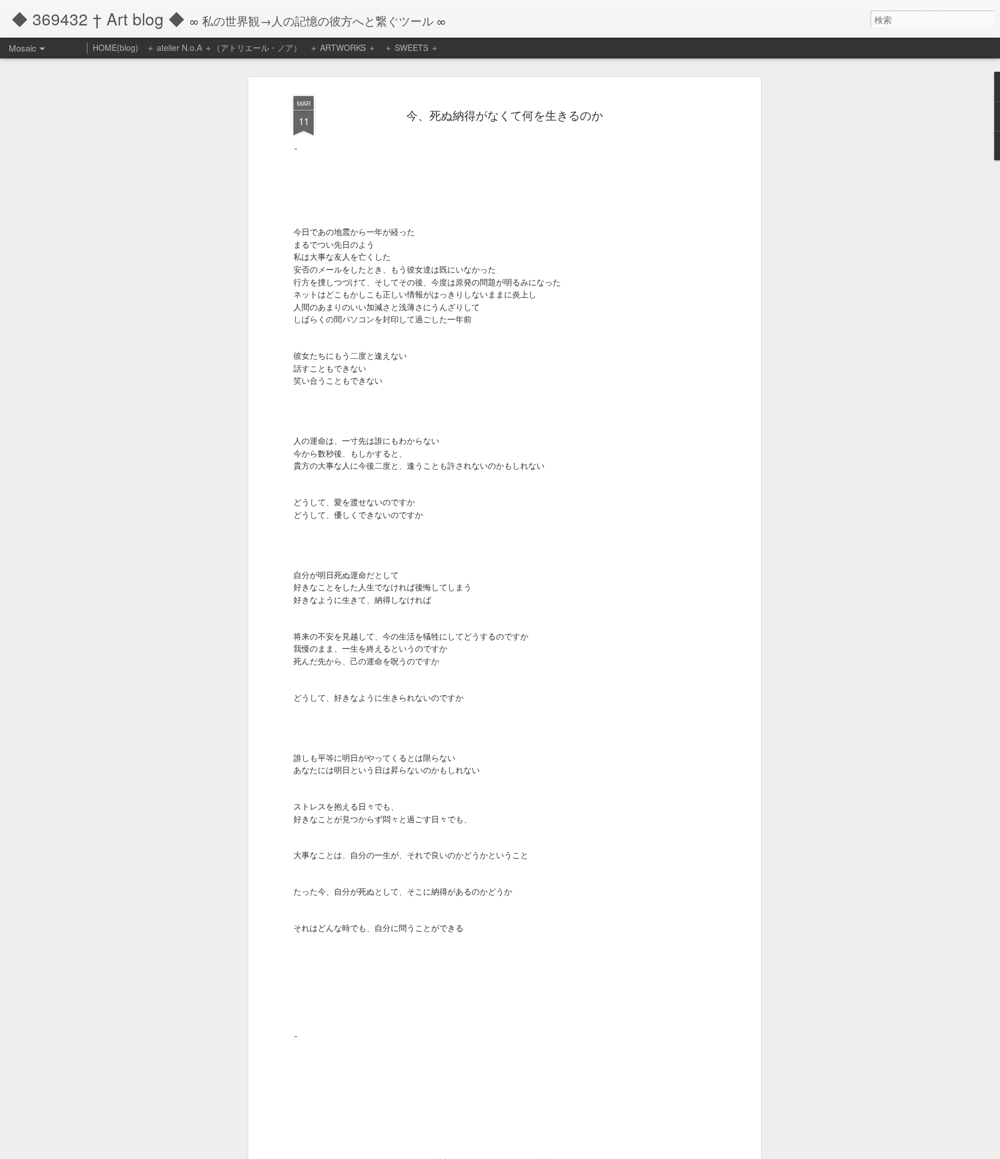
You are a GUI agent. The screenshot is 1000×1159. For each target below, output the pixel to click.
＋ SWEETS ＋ (411, 47)
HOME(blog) (115, 47)
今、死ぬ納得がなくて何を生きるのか (504, 114)
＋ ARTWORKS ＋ (343, 47)
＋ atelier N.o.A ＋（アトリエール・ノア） (224, 47)
